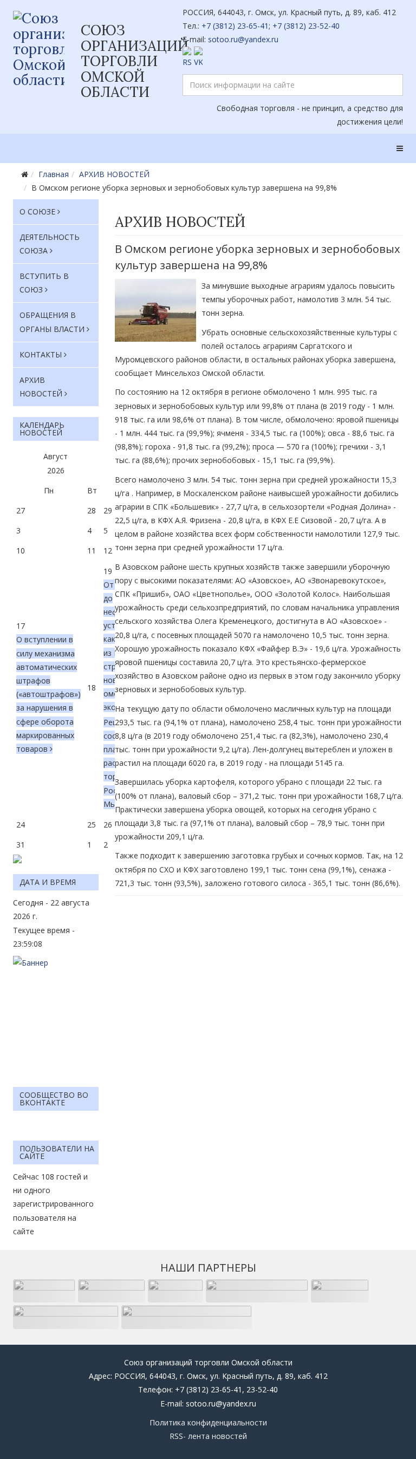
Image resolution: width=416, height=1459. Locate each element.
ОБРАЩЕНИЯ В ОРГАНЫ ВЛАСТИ (52, 322)
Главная (53, 174)
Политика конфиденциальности (208, 1422)
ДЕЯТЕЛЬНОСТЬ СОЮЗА (50, 244)
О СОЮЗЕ (37, 211)
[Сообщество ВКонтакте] (293, 58)
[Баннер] (56, 1016)
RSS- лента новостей (208, 1436)
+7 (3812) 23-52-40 (306, 26)
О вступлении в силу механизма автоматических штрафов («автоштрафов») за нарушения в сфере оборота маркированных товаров (48, 694)
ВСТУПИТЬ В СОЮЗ (44, 283)
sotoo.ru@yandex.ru (243, 39)
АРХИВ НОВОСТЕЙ (114, 174)
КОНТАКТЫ (41, 354)
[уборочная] (155, 310)
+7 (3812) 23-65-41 (235, 26)
